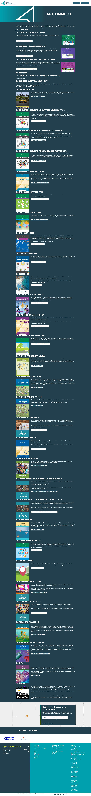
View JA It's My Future (37, 529)
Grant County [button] (73, 764)
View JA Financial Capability (39, 429)
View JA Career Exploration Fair (40, 199)
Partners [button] (73, 745)
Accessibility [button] (34, 793)
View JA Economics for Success (40, 302)
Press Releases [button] (37, 756)
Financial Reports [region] (74, 749)
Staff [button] (35, 752)
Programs (59, 3)
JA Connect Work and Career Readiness (27, 69)
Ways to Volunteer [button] (38, 746)
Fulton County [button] (74, 763)
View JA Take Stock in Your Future (40, 653)
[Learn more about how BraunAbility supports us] (38, 738)
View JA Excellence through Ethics (41, 343)
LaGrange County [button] (74, 771)
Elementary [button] (54, 752)
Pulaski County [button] (74, 780)
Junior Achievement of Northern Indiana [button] (77, 753)
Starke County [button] (74, 782)
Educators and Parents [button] (58, 745)
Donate (45, 717)
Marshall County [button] (74, 773)
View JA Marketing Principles (39, 592)
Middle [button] (53, 753)
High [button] (53, 754)
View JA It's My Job (37, 550)
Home (48, 3)
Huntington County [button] (75, 767)
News (69, 3)
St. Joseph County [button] (74, 781)
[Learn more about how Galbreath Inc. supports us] (67, 738)
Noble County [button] (74, 777)
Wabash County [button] (74, 785)
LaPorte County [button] (74, 772)
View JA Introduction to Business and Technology (44, 491)
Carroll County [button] (74, 757)
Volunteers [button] (36, 745)
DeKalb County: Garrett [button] (76, 759)
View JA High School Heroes (39, 465)
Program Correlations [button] (56, 748)
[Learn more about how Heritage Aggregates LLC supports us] (82, 738)
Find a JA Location (74, 790)
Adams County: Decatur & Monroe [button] (78, 754)
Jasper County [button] (74, 768)
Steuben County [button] (74, 784)
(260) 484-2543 (6, 753)
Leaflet (79, 726)
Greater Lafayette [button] (74, 766)
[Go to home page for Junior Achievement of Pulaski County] (8, 3)
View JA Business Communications (40, 182)
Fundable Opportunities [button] (76, 746)
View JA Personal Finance (38, 634)
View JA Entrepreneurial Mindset (40, 326)
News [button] (35, 758)
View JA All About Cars (38, 96)
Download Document (20, 78)
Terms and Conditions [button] (21, 793)
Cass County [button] (73, 758)
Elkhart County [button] (74, 762)
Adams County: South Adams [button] (77, 755)
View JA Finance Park (37, 365)
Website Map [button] (39, 793)
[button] (55, 794)
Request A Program (62, 718)
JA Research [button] (36, 754)
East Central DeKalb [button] (75, 761)
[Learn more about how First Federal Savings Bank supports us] (52, 738)
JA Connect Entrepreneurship (24, 41)
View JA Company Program (38, 261)
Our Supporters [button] (74, 748)
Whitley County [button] (74, 789)
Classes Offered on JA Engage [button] (40, 748)
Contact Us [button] (5, 752)
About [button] (35, 751)
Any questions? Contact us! (47, 722)
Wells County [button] (73, 786)
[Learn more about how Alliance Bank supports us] (23, 738)
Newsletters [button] (36, 757)
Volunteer (53, 717)
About (53, 3)
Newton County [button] (74, 776)
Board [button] (35, 753)
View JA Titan (36, 675)
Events (65, 3)
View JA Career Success (38, 244)
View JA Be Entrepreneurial (39, 121)
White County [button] (74, 787)
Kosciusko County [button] (74, 770)
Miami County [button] (73, 775)
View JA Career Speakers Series (40, 219)
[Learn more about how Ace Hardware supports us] (8, 738)
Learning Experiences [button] (57, 751)
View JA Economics (37, 285)
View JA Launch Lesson (38, 567)
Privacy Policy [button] (28, 793)
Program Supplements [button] (57, 746)
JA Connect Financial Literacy (24, 55)
